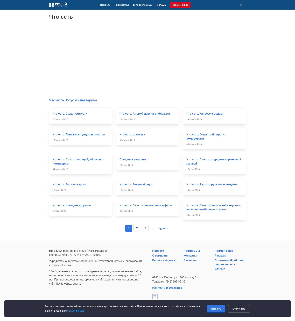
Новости (105, 4)
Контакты (190, 255)
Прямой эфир (180, 4)
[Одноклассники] (232, 5)
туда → (163, 228)
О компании (160, 255)
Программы (122, 4)
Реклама (161, 4)
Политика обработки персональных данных (229, 264)
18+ (242, 5)
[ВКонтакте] (224, 5)
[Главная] (58, 5)
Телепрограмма (142, 4)
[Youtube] (228, 5)
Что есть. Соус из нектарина (73, 100)
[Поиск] (236, 5)
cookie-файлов (76, 310)
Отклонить (239, 308)
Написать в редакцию (167, 287)
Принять (216, 308)
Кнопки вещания (163, 260)
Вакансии (190, 260)
